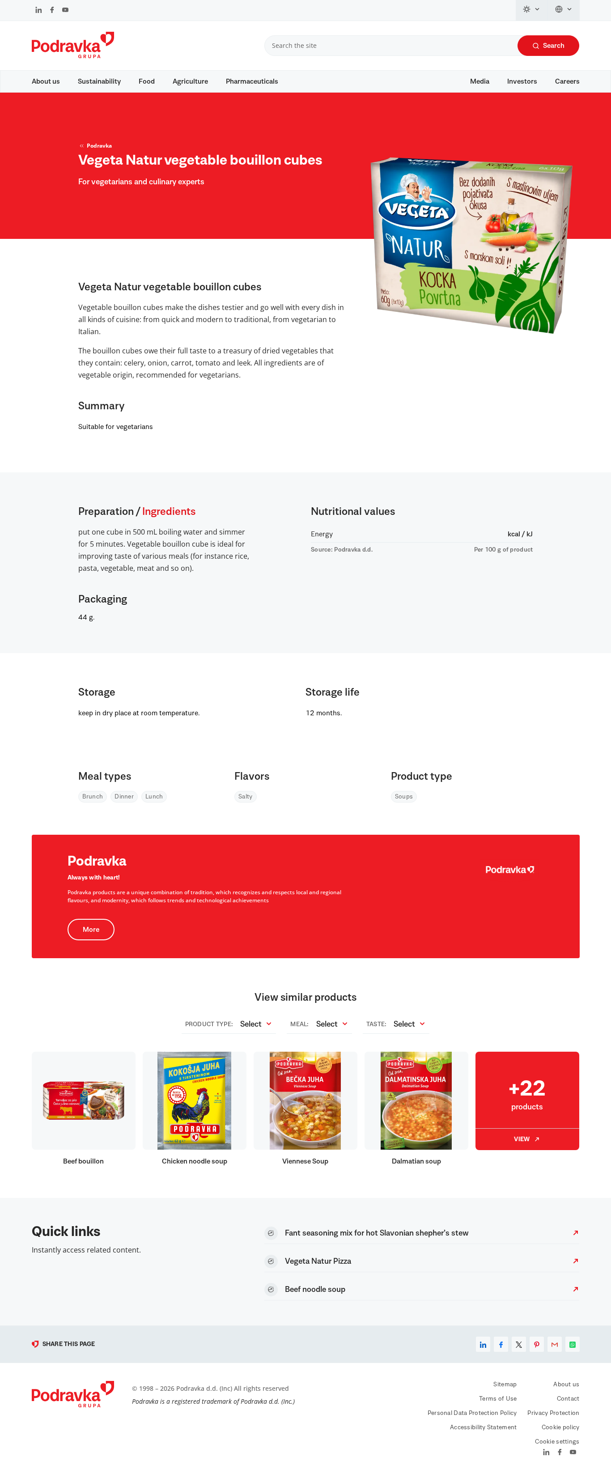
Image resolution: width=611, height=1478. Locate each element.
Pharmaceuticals (252, 81)
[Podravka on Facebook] (52, 10)
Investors (522, 81)
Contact (568, 1399)
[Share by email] (554, 1344)
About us (46, 81)
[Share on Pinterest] (537, 1344)
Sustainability (99, 81)
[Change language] (564, 10)
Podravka (99, 145)
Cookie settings (557, 1442)
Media (479, 81)
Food (147, 81)
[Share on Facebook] (501, 1344)
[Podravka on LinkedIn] (38, 10)
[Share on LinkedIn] (483, 1344)
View (522, 1139)
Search (553, 45)
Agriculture (190, 81)
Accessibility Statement (483, 1427)
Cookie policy (561, 1427)
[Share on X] (519, 1344)
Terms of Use (498, 1399)
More (91, 929)
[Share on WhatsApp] (572, 1344)
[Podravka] (73, 55)
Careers (567, 81)
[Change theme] (532, 10)
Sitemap (505, 1384)
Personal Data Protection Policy (472, 1413)
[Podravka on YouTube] (65, 10)
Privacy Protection (553, 1413)
